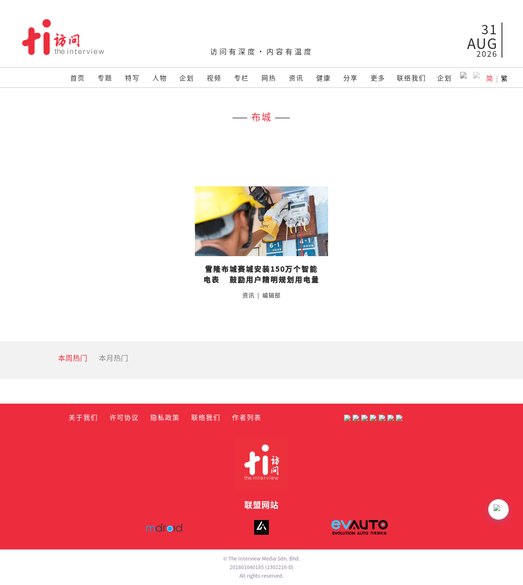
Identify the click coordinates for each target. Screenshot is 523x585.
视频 (214, 78)
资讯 (296, 78)
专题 (105, 78)
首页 (77, 78)
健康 (323, 78)
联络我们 (411, 78)
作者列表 (247, 417)
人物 (159, 78)
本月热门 (113, 358)
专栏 (241, 78)
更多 (378, 78)
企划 (186, 78)
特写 (132, 78)
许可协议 (124, 417)
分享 (350, 78)
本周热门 (72, 358)
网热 (269, 78)
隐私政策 (165, 417)
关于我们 (83, 417)
